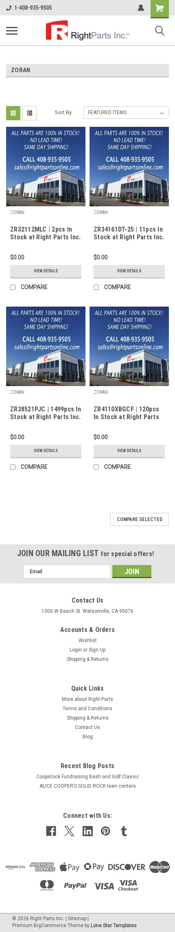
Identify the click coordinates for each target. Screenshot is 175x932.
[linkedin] (88, 831)
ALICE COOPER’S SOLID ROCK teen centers (87, 786)
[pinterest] (106, 831)
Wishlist (88, 640)
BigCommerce (50, 925)
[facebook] (51, 831)
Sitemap (77, 918)
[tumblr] (124, 831)
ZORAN (17, 212)
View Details (46, 271)
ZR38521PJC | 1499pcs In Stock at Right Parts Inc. (45, 413)
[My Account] (141, 7)
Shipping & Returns (88, 659)
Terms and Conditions (87, 708)
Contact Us (87, 727)
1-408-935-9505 (33, 7)
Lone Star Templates (114, 925)
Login (76, 650)
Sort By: (64, 112)
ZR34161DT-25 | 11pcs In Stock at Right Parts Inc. (129, 233)
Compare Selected (139, 519)
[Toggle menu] (12, 30)
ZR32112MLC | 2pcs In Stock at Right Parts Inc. (45, 233)
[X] (69, 831)
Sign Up (97, 650)
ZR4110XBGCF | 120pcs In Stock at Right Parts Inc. (126, 413)
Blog (88, 737)
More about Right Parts (87, 699)
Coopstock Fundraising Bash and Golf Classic (87, 777)
